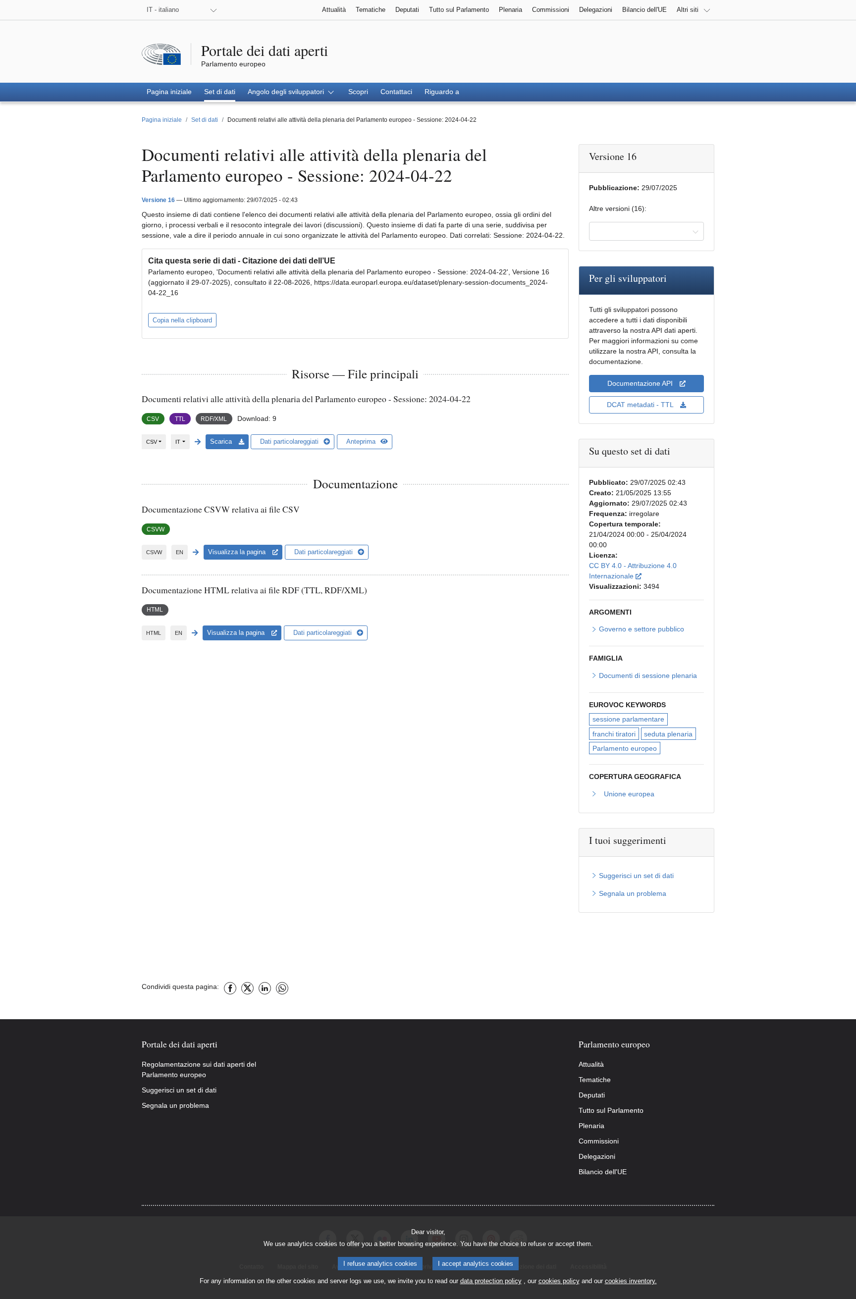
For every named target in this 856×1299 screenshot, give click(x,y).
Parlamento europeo (624, 748)
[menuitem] (169, 92)
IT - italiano (163, 9)
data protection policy (491, 1281)
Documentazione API (641, 383)
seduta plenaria (668, 734)
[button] (292, 92)
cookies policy (559, 1281)
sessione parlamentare (628, 719)
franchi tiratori (614, 734)
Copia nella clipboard (182, 320)
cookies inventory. (631, 1281)
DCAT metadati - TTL (641, 405)
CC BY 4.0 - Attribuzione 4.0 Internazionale (646, 571)
